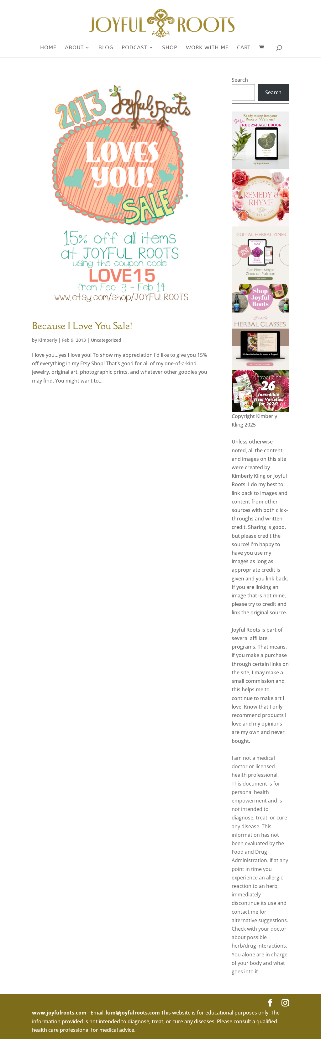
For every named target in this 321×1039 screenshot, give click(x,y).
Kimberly (47, 340)
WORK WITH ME (207, 48)
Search (240, 79)
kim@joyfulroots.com (133, 1012)
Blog (105, 48)
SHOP (169, 48)
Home (48, 48)
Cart (243, 48)
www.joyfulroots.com (59, 1012)
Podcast (134, 48)
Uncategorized (106, 340)
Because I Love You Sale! (82, 325)
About (74, 48)
